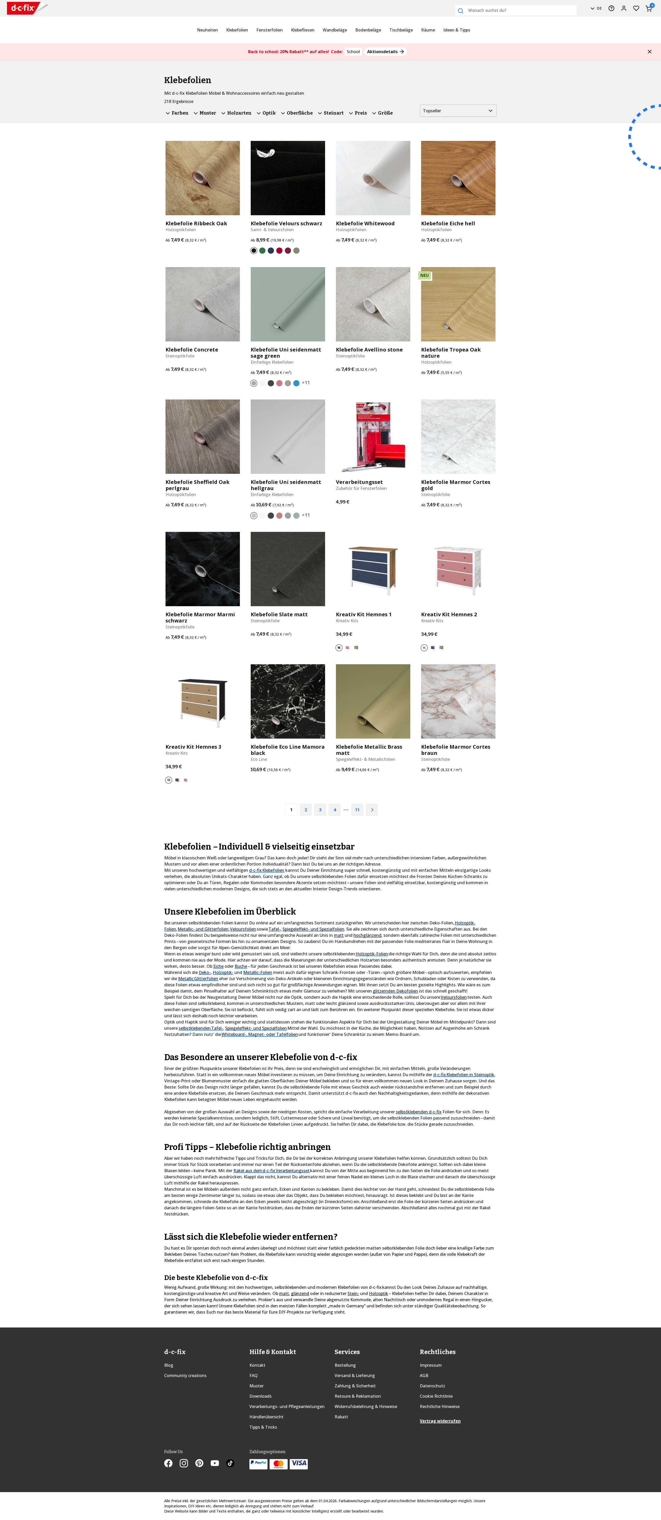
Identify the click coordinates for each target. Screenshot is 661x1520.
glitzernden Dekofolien (395, 991)
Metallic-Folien (257, 972)
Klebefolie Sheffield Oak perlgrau (198, 485)
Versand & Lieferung (355, 1375)
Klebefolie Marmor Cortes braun (455, 750)
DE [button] (599, 8)
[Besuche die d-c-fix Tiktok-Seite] (230, 1464)
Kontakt (257, 1365)
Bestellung (345, 1365)
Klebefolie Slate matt (279, 614)
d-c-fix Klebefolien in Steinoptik (463, 1074)
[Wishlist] (636, 8)
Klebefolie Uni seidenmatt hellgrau (286, 485)
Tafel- (274, 929)
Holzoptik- (223, 972)
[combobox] (516, 10)
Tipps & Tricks (263, 1427)
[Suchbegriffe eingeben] (461, 11)
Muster (256, 1386)
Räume (428, 30)
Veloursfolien (243, 929)
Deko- (205, 972)
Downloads (260, 1396)
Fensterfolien (269, 30)
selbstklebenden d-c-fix (419, 1112)
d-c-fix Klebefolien (266, 870)
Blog (168, 1365)
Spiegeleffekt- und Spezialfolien (313, 929)
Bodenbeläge (368, 30)
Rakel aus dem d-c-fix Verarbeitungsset (271, 1170)
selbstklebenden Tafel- (201, 1028)
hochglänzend (367, 935)
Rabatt (341, 1417)
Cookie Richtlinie (436, 1396)
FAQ (253, 1375)
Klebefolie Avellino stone (369, 350)
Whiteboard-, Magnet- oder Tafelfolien (260, 1034)
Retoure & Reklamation (358, 1396)
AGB (424, 1375)
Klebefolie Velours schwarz (286, 223)
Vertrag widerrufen (440, 1421)
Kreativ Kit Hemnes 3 (193, 747)
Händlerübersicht (266, 1417)
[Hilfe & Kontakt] (611, 8)
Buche (241, 966)
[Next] (372, 810)
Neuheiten (207, 30)
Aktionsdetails (383, 51)
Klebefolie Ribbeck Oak (196, 223)
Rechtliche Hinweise (440, 1406)
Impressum (431, 1365)
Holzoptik (378, 1293)
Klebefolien (237, 30)
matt (339, 935)
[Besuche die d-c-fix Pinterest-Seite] (203, 1464)
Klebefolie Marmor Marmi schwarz (200, 617)
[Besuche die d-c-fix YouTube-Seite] (218, 1464)
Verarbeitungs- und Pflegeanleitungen (287, 1406)
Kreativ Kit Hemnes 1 (364, 614)
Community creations (185, 1375)
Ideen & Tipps (456, 30)
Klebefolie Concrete (192, 350)
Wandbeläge (335, 30)
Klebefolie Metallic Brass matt (369, 750)
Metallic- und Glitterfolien (203, 929)
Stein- (353, 1293)
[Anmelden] (624, 8)
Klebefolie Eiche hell (448, 223)
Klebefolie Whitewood (365, 223)
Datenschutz (432, 1386)
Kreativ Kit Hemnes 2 (449, 614)
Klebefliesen (302, 30)
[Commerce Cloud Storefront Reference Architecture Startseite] (27, 8)
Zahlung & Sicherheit (355, 1386)
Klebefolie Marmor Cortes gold (455, 485)
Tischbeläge (401, 30)
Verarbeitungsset (359, 482)
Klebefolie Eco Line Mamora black (288, 750)
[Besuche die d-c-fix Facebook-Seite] (172, 1464)
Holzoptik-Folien (372, 954)
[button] (650, 52)
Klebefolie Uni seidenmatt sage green (286, 353)
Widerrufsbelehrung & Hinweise (366, 1406)
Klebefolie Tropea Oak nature (451, 353)
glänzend (300, 1293)
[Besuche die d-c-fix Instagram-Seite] (187, 1464)
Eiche (218, 966)
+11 (306, 382)
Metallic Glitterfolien (198, 978)
